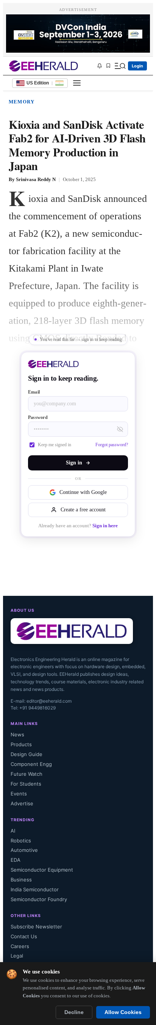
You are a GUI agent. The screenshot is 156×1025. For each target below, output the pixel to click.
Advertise (22, 803)
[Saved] (108, 66)
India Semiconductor (35, 889)
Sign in (74, 463)
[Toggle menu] (77, 83)
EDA (15, 860)
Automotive (24, 850)
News (17, 734)
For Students (26, 784)
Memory (21, 102)
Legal (17, 956)
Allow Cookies (123, 1012)
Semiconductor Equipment (42, 870)
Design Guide (26, 754)
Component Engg (31, 764)
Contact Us (24, 936)
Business (21, 880)
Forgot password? (111, 444)
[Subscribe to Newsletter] (99, 66)
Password (38, 417)
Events (19, 794)
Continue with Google (83, 492)
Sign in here (105, 525)
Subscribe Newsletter (36, 926)
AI (13, 831)
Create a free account (83, 509)
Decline (74, 1012)
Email (34, 392)
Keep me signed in (54, 444)
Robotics (21, 841)
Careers (20, 946)
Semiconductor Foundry (39, 899)
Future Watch (26, 774)
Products (21, 744)
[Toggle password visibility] (120, 429)
